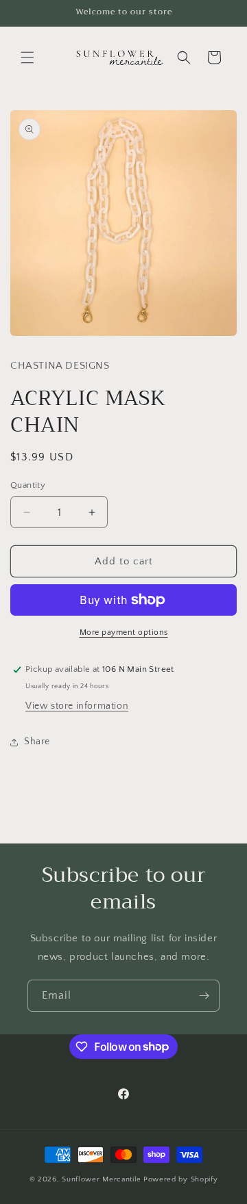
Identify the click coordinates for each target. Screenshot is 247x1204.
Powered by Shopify (180, 1179)
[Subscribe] (204, 996)
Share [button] (37, 741)
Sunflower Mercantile (101, 1179)
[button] (27, 57)
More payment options (124, 632)
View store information (76, 706)
